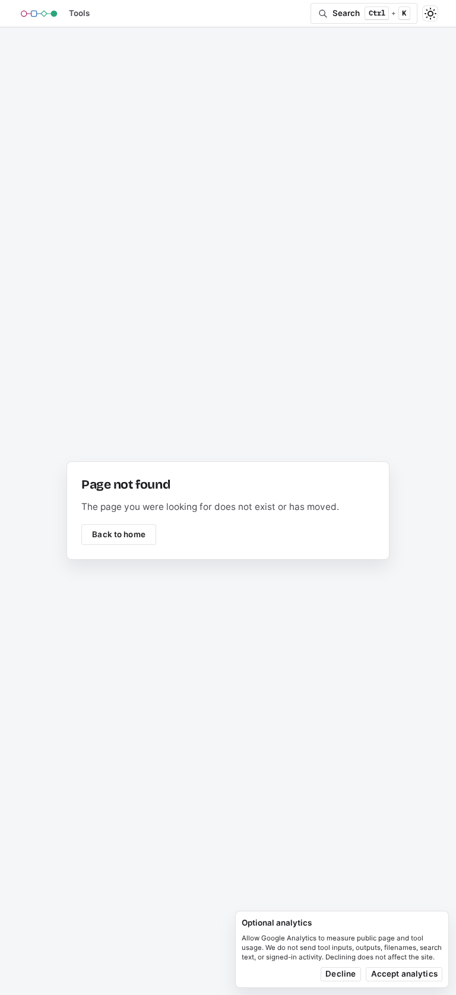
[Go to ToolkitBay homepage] (39, 14)
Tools (79, 13)
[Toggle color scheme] (430, 13)
